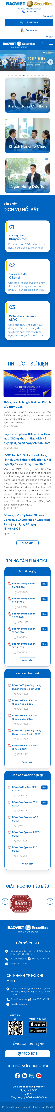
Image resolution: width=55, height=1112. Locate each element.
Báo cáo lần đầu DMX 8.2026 (24, 789)
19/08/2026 (21, 637)
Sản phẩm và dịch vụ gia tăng (29, 148)
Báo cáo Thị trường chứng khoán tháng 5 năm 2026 (27, 732)
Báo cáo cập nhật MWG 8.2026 (26, 834)
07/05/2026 (22, 754)
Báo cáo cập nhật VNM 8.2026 (25, 804)
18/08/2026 (12, 534)
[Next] (50, 62)
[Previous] (4, 62)
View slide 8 (35, 75)
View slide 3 (16, 75)
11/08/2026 (21, 841)
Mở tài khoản (31, 22)
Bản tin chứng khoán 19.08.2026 (23, 631)
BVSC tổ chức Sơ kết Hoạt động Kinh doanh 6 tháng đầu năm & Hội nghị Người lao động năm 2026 (27, 460)
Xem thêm (27, 295)
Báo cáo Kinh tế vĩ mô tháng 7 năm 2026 (24, 702)
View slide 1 (8, 75)
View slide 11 (46, 75)
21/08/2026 (12, 448)
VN (47, 37)
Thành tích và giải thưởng (29, 188)
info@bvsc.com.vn (18, 964)
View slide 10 (43, 75)
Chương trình (16, 235)
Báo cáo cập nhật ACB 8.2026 (25, 819)
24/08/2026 (12, 426)
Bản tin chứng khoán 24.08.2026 (23, 585)
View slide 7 (31, 75)
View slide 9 (39, 75)
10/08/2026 (22, 856)
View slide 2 (12, 75)
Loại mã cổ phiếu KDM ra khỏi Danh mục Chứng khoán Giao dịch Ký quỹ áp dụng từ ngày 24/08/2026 (27, 439)
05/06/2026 (22, 724)
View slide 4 (20, 75)
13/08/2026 (21, 826)
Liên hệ (29, 1094)
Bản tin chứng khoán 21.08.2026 (23, 600)
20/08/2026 (22, 622)
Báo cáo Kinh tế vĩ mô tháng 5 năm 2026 (24, 717)
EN (51, 37)
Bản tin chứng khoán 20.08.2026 (23, 616)
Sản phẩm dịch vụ (25, 184)
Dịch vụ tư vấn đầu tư (25, 151)
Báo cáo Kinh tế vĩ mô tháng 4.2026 (24, 747)
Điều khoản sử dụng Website (29, 1087)
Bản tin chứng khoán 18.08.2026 (23, 646)
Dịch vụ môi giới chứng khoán (26, 111)
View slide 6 (27, 75)
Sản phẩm (10, 203)
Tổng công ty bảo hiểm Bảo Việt (29, 1097)
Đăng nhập (31, 30)
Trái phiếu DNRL (18, 274)
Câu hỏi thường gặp (26, 192)
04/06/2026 (22, 739)
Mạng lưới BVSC (29, 1090)
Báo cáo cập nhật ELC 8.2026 (24, 849)
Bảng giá (48, 16)
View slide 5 (23, 75)
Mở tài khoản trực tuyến (22, 316)
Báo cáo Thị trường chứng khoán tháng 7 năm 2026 (27, 687)
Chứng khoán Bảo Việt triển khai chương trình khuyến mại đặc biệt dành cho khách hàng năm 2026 (26, 253)
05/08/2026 (22, 694)
